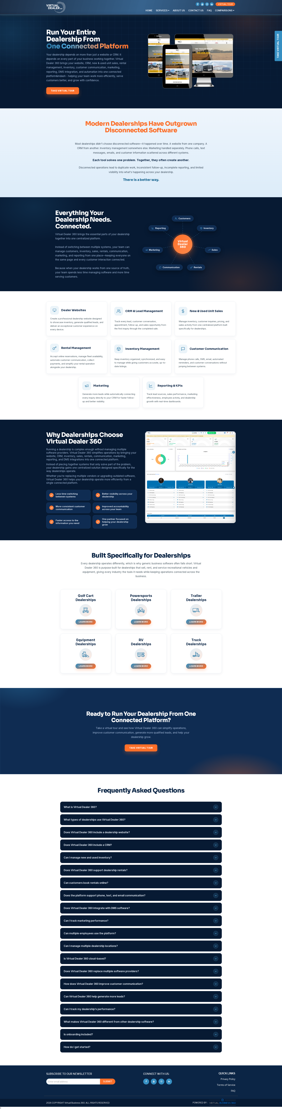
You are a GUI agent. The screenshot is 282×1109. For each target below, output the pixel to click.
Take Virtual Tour (62, 90)
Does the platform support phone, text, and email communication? (104, 895)
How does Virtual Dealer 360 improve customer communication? (103, 983)
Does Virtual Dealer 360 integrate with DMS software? (97, 908)
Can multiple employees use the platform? (90, 933)
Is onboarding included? (78, 1034)
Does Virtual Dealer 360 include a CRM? (88, 844)
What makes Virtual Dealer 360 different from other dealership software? (109, 1021)
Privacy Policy (228, 1079)
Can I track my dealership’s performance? (89, 1009)
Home (149, 10)
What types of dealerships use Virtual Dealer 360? (94, 819)
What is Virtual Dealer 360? (80, 807)
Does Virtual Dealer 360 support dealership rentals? (95, 870)
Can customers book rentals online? (86, 882)
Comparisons (224, 10)
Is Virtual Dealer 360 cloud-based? (85, 958)
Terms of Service (226, 1085)
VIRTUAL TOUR (225, 4)
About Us (179, 10)
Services (162, 10)
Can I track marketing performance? (86, 920)
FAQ (209, 10)
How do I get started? (77, 1047)
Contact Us (196, 10)
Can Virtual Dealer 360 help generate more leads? (94, 996)
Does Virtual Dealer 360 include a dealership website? (97, 832)
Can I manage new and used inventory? (88, 857)
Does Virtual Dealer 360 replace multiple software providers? (101, 971)
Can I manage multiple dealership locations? (91, 946)
